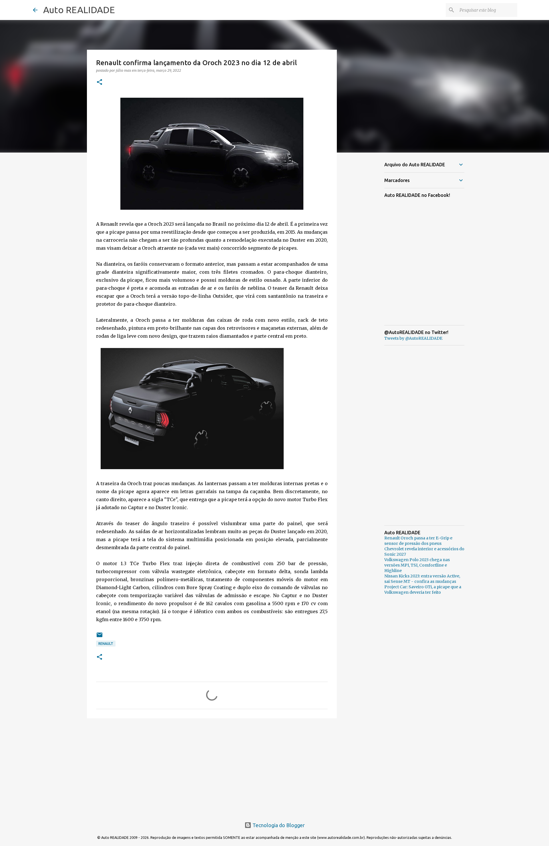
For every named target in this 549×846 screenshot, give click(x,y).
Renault (105, 643)
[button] (99, 82)
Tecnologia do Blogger (278, 825)
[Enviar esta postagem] (99, 637)
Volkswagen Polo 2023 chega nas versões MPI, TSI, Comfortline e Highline (417, 565)
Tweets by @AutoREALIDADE (413, 338)
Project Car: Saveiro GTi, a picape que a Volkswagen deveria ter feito (422, 589)
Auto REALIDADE (79, 10)
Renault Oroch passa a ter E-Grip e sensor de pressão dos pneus (418, 540)
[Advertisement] (212, 767)
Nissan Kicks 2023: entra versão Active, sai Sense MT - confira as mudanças (422, 578)
